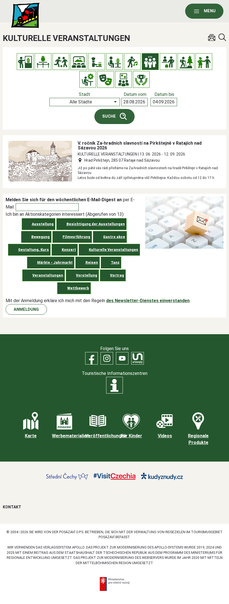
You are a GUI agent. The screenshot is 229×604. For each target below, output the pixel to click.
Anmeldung (26, 309)
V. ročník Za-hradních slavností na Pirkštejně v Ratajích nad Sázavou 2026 (140, 145)
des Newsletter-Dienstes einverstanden (148, 300)
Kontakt (12, 507)
